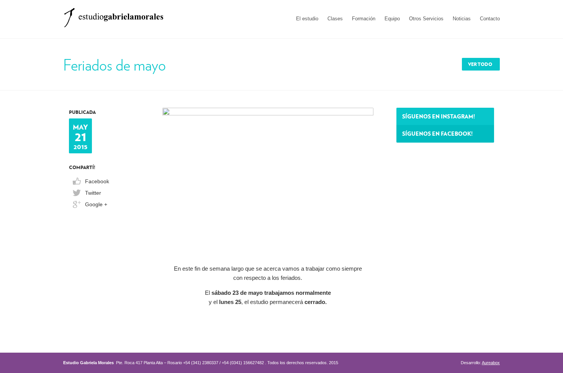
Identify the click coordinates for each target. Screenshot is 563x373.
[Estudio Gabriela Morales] (113, 15)
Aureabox (491, 362)
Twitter (93, 193)
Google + (96, 204)
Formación (363, 18)
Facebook (97, 181)
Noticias (462, 18)
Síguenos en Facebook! (437, 133)
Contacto (490, 18)
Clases (335, 18)
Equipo (392, 18)
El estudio (307, 18)
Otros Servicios (426, 18)
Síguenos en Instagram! (438, 116)
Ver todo (480, 64)
